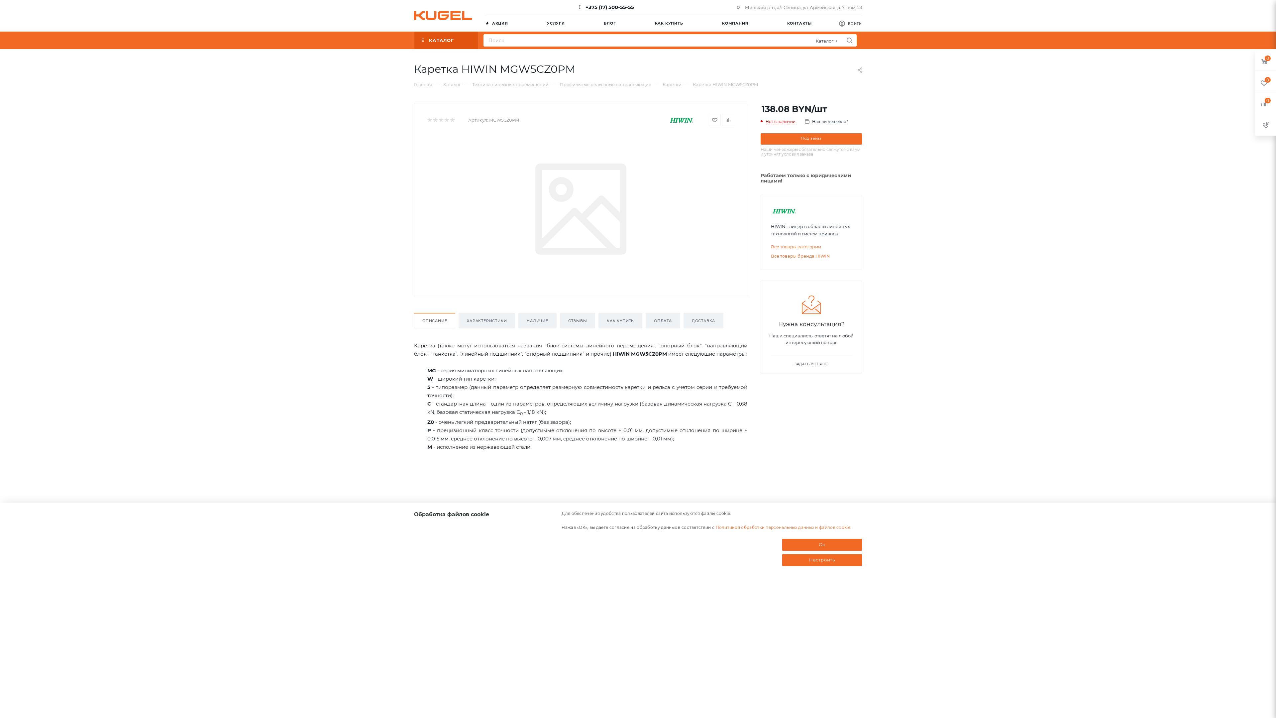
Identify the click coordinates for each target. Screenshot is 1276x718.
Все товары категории (796, 246)
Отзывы (577, 320)
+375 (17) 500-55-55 (609, 7)
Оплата (663, 320)
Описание (434, 320)
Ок (822, 544)
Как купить (620, 320)
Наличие (537, 320)
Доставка (703, 320)
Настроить (822, 559)
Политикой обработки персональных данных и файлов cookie (783, 527)
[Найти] (849, 40)
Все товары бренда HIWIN (800, 256)
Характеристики (487, 320)
